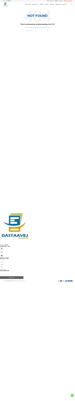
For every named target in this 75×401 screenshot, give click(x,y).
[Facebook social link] (3, 1)
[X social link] (5, 1)
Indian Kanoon (51, 0)
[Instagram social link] (6, 1)
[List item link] (35, 259)
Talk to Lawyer (68, 0)
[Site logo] (5, 4)
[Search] (72, 4)
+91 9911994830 (8, 253)
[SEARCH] (48, 30)
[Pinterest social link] (10, 1)
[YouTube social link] (8, 1)
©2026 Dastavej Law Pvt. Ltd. (12, 280)
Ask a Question (60, 0)
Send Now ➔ (12, 277)
